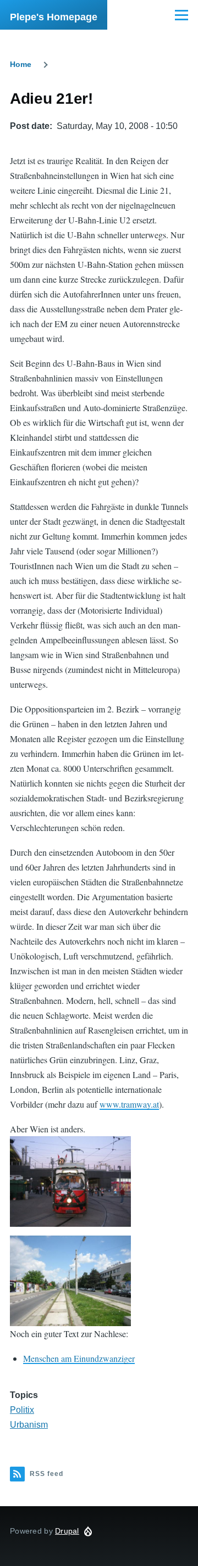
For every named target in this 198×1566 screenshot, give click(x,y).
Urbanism (29, 1424)
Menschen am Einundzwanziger (79, 1358)
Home (20, 64)
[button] (70, 1181)
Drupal (67, 1530)
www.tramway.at (129, 1104)
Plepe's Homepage (53, 17)
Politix (22, 1410)
